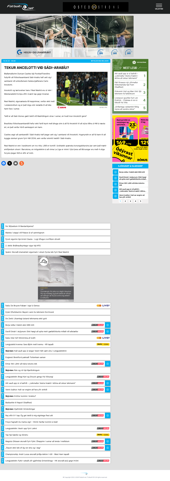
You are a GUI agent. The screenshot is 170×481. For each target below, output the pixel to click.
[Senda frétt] (15, 163)
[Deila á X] (9, 163)
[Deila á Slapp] (21, 163)
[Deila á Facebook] (3, 163)
